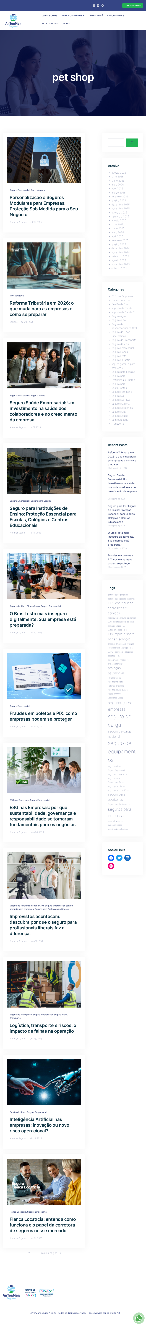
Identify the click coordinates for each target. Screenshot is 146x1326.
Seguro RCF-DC (120, 399)
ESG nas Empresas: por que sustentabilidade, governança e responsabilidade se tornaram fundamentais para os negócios (43, 816)
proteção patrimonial (116, 670)
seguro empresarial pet (118, 774)
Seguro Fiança (119, 351)
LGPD (110, 652)
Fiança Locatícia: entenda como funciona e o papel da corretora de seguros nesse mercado (43, 1225)
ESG (110, 622)
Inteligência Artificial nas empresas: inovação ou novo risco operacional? (39, 1125)
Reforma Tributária (116, 686)
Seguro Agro (118, 316)
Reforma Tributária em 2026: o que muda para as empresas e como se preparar (42, 308)
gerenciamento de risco (123, 622)
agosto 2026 (118, 172)
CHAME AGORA (133, 5)
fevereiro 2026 (119, 196)
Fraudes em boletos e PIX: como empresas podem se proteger (43, 716)
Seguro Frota (60, 1014)
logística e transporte (124, 652)
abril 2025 (117, 236)
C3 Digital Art (113, 1313)
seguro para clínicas (116, 786)
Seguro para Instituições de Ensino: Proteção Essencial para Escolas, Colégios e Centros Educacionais (43, 517)
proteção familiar (115, 664)
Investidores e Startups (118, 648)
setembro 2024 (120, 256)
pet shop (111, 656)
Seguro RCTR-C (120, 403)
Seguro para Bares (116, 782)
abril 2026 (117, 188)
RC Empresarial (114, 678)
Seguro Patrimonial (122, 391)
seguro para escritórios (116, 797)
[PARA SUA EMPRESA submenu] (85, 15)
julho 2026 (117, 176)
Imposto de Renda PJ (123, 312)
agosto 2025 (118, 220)
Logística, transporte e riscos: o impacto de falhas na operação (43, 1028)
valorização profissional (118, 829)
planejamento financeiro (118, 660)
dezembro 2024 (120, 248)
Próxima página (50, 1252)
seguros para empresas (119, 812)
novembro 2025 (120, 208)
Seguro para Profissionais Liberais (52, 909)
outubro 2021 (119, 268)
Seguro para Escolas (41, 500)
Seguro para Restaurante (119, 804)
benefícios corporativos (118, 595)
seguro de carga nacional (120, 733)
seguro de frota (114, 766)
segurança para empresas (122, 706)
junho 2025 (117, 228)
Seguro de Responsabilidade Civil (27, 905)
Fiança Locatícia (18, 1211)
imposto (111, 644)
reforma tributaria (115, 682)
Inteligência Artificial (125, 644)
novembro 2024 (120, 252)
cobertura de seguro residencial (122, 618)
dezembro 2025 (120, 204)
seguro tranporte (115, 821)
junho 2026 (117, 180)
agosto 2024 (118, 260)
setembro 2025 (120, 216)
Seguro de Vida (120, 344)
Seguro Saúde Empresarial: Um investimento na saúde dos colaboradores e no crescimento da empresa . (43, 411)
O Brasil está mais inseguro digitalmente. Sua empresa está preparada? (43, 619)
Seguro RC (117, 395)
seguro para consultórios (118, 790)
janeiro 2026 (118, 200)
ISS (131, 648)
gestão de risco (114, 626)
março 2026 (118, 192)
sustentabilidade (115, 825)
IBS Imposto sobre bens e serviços (121, 636)
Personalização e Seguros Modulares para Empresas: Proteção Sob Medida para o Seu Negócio (44, 206)
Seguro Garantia (120, 359)
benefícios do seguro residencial (122, 599)
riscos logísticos (114, 694)
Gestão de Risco (18, 1112)
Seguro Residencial (122, 407)
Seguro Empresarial (20, 190)
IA (124, 626)
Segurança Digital (115, 698)
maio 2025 (117, 232)
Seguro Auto (118, 319)
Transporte (15, 1018)
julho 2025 (117, 224)
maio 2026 (117, 184)
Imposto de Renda (121, 308)
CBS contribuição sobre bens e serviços (120, 608)
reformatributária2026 (118, 690)
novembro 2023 (120, 264)
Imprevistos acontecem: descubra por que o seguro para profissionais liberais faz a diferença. (43, 925)
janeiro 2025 (118, 244)
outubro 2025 (119, 212)
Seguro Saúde (38, 395)
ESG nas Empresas (19, 800)
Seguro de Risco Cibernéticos (25, 606)
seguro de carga (119, 720)
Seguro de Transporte (21, 1014)
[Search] (132, 142)
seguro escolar (114, 778)
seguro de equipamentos (122, 751)
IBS (125, 630)
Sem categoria (38, 190)
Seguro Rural (118, 411)
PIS (118, 656)
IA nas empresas (115, 630)
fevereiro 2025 (119, 240)
